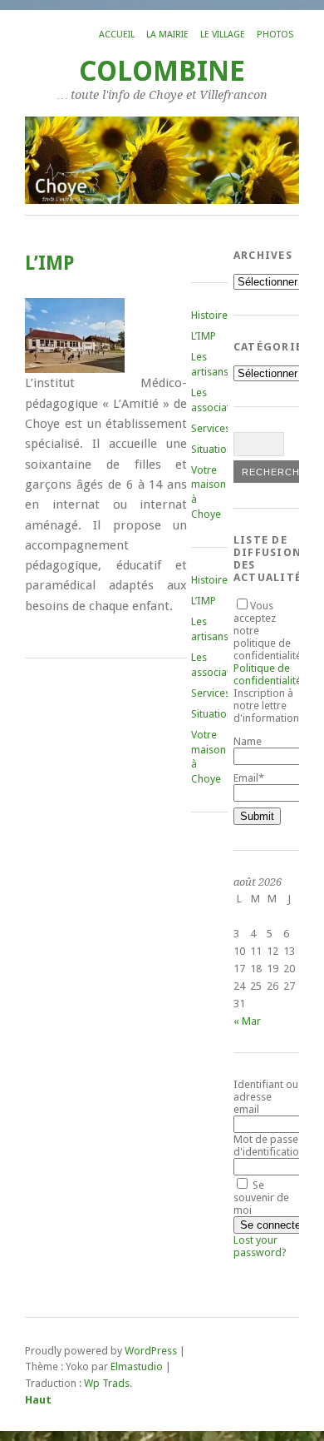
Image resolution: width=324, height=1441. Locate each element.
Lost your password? (260, 1246)
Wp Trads (107, 1383)
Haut (38, 1400)
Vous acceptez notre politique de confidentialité (267, 643)
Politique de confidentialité (267, 674)
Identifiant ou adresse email (265, 1097)
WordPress (151, 1350)
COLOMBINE (162, 71)
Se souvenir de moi (261, 1197)
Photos (275, 34)
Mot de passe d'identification (269, 1145)
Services (210, 428)
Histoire (209, 315)
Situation (212, 449)
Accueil (117, 34)
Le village (222, 34)
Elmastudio (136, 1366)
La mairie (167, 34)
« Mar (247, 1021)
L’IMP (203, 336)
